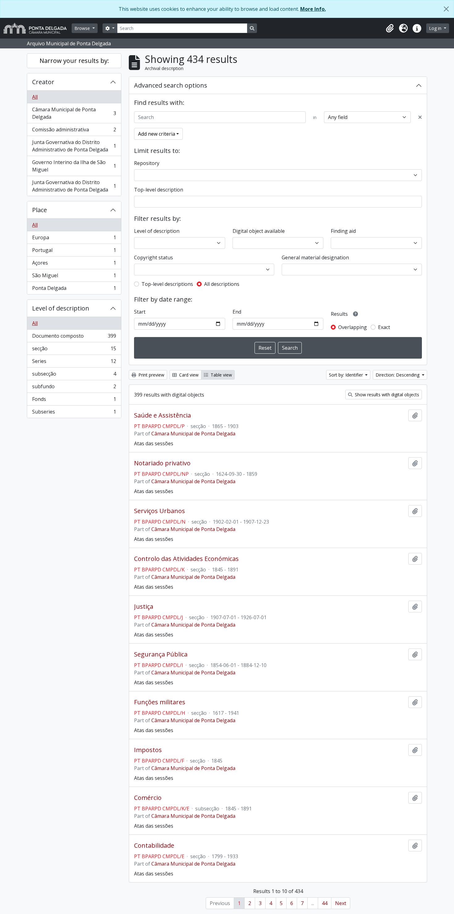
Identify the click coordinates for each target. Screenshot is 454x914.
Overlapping (352, 327)
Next (340, 903)
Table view (220, 375)
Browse (82, 28)
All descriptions (221, 284)
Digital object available (259, 231)
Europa (74, 239)
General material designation (315, 257)
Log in (436, 28)
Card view (188, 375)
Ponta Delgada (74, 289)
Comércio (148, 797)
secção (74, 350)
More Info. (313, 9)
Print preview (150, 375)
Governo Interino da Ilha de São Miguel (74, 166)
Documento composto (74, 337)
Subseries (74, 413)
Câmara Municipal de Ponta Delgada (74, 113)
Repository (146, 163)
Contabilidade (154, 845)
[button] (390, 28)
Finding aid (343, 231)
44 (324, 903)
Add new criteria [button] (156, 133)
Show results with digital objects (386, 394)
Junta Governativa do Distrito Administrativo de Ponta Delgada (74, 146)
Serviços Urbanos (159, 511)
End (237, 311)
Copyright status (153, 257)
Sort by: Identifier (346, 375)
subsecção (74, 375)
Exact (384, 327)
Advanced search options (170, 85)
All (35, 96)
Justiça (143, 606)
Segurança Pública (160, 654)
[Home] (38, 28)
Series (74, 363)
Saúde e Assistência (162, 415)
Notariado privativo (162, 463)
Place (39, 210)
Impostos (148, 750)
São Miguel (74, 277)
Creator (43, 82)
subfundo (74, 388)
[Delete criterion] (420, 117)
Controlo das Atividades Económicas (186, 558)
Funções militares (159, 702)
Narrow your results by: (74, 60)
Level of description (60, 308)
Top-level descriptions (167, 284)
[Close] (446, 9)
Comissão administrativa (74, 131)
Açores (74, 264)
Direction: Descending (398, 375)
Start (139, 311)
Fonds (74, 401)
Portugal (74, 252)
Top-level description (158, 189)
